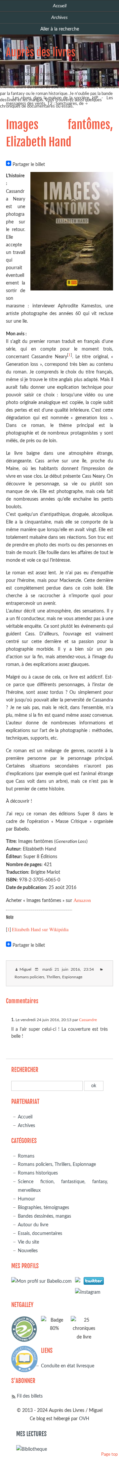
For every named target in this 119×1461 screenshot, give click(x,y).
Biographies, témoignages (43, 1207)
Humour (26, 1198)
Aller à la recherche (59, 29)
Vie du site (28, 1242)
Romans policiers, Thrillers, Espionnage (48, 977)
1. (13, 1020)
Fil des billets (30, 1396)
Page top (109, 1454)
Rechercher (24, 1069)
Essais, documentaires (40, 1233)
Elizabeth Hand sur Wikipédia (40, 929)
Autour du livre (33, 1224)
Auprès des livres (40, 52)
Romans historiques (38, 1173)
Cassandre (88, 1020)
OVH (84, 1418)
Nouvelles (28, 1250)
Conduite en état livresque (67, 1365)
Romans (26, 1156)
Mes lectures (31, 1433)
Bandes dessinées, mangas (44, 1216)
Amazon (82, 899)
